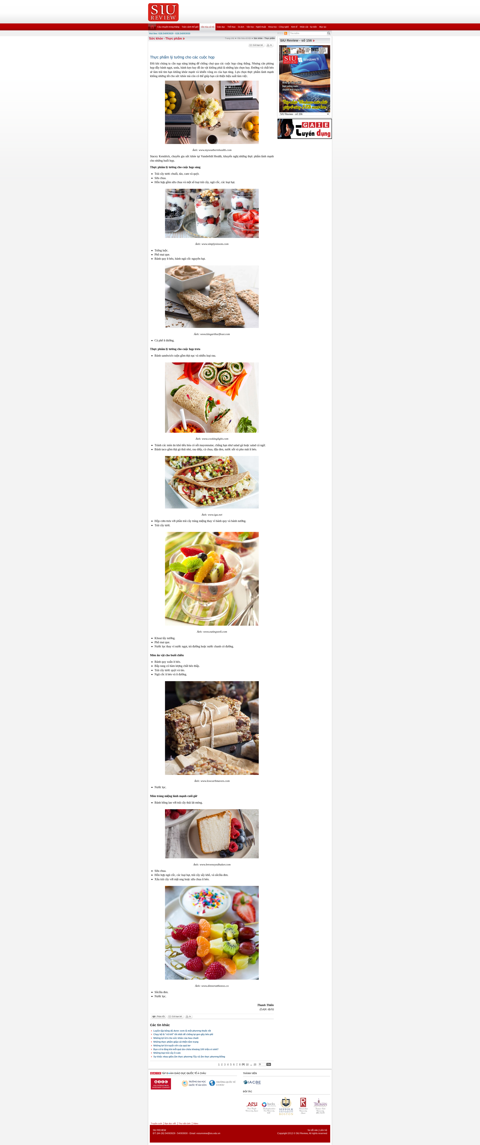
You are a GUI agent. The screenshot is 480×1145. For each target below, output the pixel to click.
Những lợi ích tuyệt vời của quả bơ (171, 1045)
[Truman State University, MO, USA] (286, 1106)
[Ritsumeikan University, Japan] (268, 1106)
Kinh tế (294, 27)
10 (247, 1064)
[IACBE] (252, 1082)
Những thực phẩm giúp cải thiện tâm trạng (175, 1042)
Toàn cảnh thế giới (190, 27)
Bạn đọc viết (170, 1123)
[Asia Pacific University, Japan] (303, 1106)
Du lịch (241, 27)
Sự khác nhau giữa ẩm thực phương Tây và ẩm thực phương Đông (189, 1056)
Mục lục (322, 27)
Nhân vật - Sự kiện (308, 27)
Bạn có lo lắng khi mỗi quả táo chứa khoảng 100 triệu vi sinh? (185, 1049)
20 (255, 1064)
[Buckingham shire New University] (320, 1106)
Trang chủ (229, 38)
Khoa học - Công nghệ (278, 27)
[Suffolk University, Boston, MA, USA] (251, 1106)
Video (195, 1123)
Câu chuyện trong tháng (168, 27)
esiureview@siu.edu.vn (208, 1133)
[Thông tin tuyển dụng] (305, 128)
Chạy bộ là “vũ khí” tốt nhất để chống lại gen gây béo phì (183, 1034)
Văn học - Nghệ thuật (256, 27)
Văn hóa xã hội (207, 27)
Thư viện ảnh (184, 1123)
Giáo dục (221, 27)
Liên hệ (323, 1130)
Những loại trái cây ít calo (167, 1053)
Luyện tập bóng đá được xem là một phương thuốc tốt (182, 1031)
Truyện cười (156, 1123)
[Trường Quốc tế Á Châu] (232, 1083)
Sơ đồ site (313, 1130)
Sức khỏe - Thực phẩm (165, 38)
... (251, 1064)
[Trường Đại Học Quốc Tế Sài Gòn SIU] (203, 1083)
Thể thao (231, 27)
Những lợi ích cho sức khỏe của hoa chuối (175, 1038)
